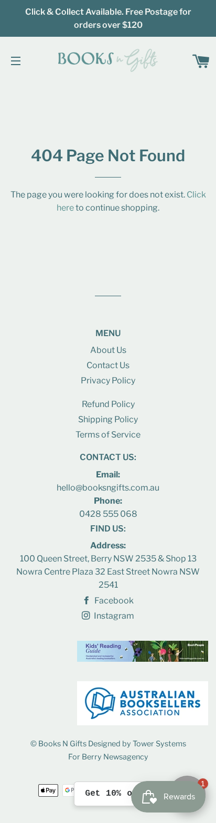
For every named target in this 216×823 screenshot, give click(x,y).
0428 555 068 (108, 514)
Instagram (113, 616)
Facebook (113, 601)
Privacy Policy (108, 381)
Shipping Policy (108, 419)
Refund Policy (108, 404)
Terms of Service (108, 435)
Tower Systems (159, 743)
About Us (108, 350)
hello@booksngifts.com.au (108, 488)
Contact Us (108, 365)
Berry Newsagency (115, 757)
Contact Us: (108, 457)
